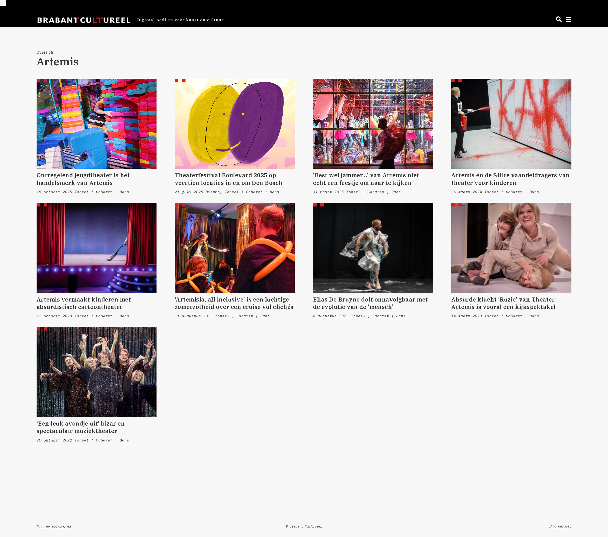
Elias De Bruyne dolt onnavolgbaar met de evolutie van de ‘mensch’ (370, 303)
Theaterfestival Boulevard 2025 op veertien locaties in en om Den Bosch (229, 178)
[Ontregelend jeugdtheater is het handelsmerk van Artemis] (97, 124)
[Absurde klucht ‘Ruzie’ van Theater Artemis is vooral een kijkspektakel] (511, 248)
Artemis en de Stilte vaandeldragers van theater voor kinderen (510, 178)
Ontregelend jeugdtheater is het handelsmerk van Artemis (83, 178)
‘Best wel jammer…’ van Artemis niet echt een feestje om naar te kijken (366, 178)
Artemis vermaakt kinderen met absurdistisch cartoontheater (84, 303)
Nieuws (213, 192)
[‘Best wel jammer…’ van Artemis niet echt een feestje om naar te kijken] (373, 124)
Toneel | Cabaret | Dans (102, 192)
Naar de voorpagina (54, 526)
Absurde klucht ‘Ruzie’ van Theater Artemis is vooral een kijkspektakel (503, 303)
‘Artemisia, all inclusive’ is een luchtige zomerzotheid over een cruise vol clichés (234, 303)
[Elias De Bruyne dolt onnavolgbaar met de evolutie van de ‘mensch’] (373, 248)
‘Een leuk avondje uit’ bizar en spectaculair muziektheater (81, 427)
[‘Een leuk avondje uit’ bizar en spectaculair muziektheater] (97, 372)
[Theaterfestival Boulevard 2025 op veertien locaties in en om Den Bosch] (235, 124)
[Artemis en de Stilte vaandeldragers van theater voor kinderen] (511, 124)
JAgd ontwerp (560, 526)
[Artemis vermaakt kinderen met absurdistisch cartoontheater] (97, 248)
